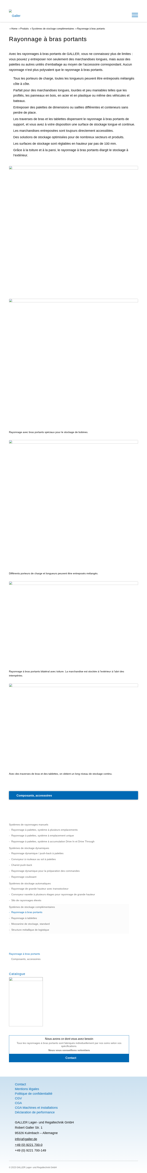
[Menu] (133, 14)
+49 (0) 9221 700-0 (28, 1145)
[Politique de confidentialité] (11, 1093)
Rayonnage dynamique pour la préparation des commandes (45, 870)
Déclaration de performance (35, 1112)
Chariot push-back (21, 865)
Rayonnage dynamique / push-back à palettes (37, 853)
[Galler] (24, 15)
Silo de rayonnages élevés (26, 900)
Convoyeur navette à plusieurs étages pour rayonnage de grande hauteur (53, 894)
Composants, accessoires (26, 959)
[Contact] (11, 1084)
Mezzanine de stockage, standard (30, 923)
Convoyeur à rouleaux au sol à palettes (33, 859)
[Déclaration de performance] (11, 1112)
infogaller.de (26, 1139)
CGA (18, 1103)
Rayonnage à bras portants (26, 912)
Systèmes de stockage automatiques (30, 883)
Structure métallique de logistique (30, 929)
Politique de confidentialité (33, 1093)
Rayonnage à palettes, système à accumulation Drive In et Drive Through (52, 841)
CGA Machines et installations (36, 1107)
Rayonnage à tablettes (24, 918)
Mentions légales (27, 1089)
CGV (18, 1098)
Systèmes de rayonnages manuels (28, 824)
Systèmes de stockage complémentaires (32, 907)
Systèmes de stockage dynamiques (29, 848)
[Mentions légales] (11, 1089)
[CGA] (11, 1103)
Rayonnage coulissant (23, 876)
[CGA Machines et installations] (11, 1107)
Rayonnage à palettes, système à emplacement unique (42, 835)
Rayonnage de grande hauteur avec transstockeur (39, 888)
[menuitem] (133, 14)
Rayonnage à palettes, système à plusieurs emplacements (44, 829)
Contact (20, 1084)
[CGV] (11, 1098)
